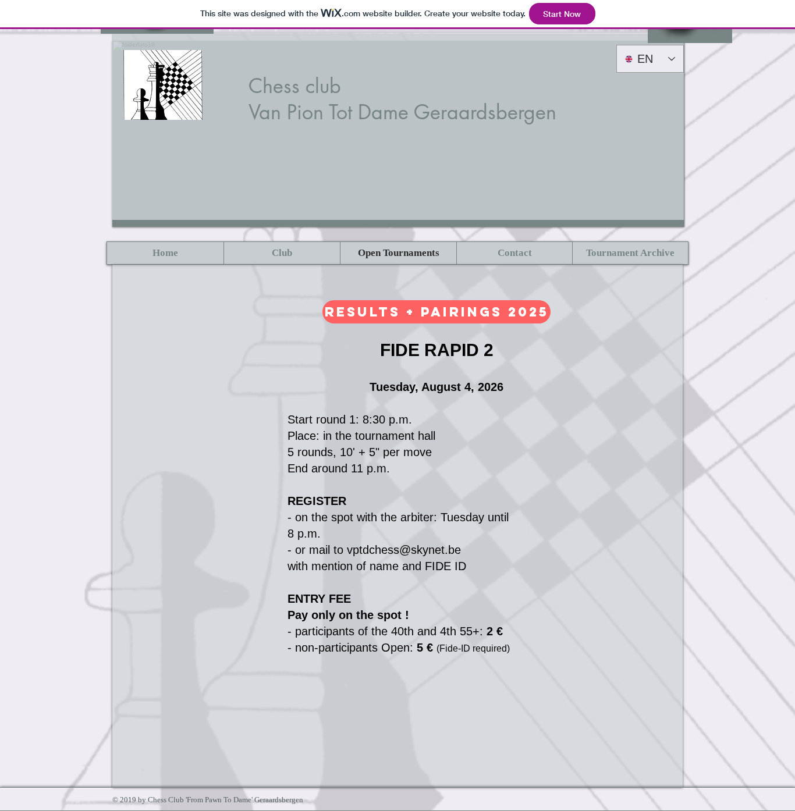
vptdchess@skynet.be (404, 549)
